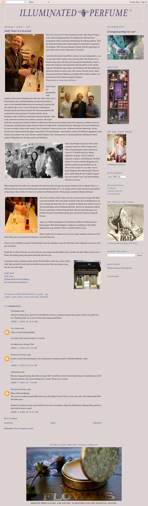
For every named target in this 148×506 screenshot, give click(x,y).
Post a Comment (10, 418)
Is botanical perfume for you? (121, 31)
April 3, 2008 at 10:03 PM (24, 321)
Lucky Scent (9, 273)
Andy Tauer (8, 276)
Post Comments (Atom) (24, 428)
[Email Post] (46, 294)
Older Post (98, 423)
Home (53, 423)
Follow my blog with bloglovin (119, 268)
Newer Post (8, 423)
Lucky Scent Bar (31, 297)
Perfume (44, 297)
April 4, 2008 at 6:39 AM (24, 365)
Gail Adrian (15, 328)
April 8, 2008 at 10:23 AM (24, 412)
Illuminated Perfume (19, 354)
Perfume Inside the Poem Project (16, 279)
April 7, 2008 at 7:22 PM (24, 382)
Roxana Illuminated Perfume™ (16, 282)
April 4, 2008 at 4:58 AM (24, 348)
